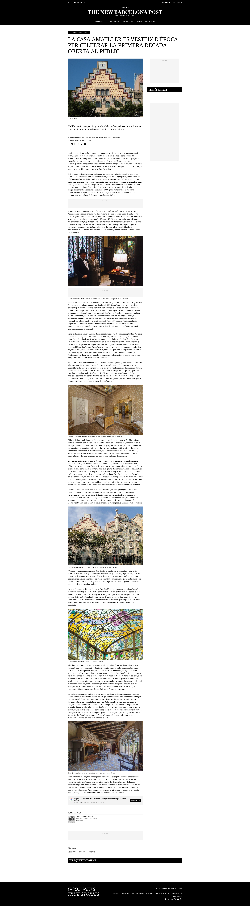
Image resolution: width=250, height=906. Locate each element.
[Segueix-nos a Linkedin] (75, 2)
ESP (181, 2)
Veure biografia (79, 820)
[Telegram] (82, 144)
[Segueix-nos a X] (72, 2)
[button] (174, 2)
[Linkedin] (75, 144)
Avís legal (149, 893)
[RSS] (84, 2)
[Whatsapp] (78, 144)
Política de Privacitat (162, 893)
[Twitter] (72, 144)
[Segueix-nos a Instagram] (78, 2)
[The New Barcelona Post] (84, 892)
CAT (178, 2)
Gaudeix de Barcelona (79, 33)
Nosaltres (125, 893)
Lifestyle (91, 852)
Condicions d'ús (177, 893)
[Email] (85, 144)
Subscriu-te (166, 2)
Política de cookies (137, 893)
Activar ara (134, 800)
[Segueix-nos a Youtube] (81, 2)
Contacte (116, 893)
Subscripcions (177, 896)
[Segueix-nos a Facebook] (69, 2)
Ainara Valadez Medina (78, 137)
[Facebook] (69, 144)
